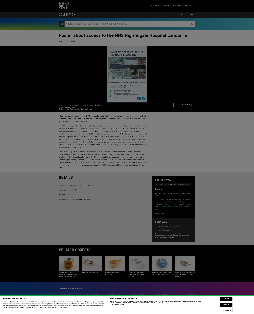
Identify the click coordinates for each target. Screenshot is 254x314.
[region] (127, 305)
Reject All (226, 304)
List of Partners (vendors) (117, 304)
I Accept (226, 299)
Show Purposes (226, 310)
